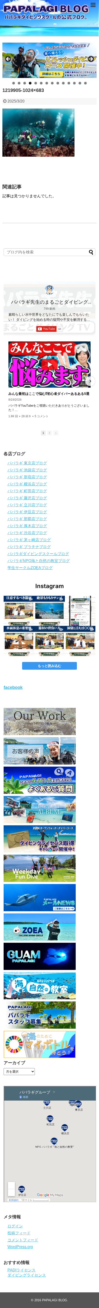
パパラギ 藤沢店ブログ (27, 498)
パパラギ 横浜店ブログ (27, 484)
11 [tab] (69, 83)
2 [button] (49, 432)
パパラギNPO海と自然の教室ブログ (38, 561)
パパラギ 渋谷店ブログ (27, 533)
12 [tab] (74, 83)
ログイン (15, 1226)
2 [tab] (19, 83)
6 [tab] (41, 83)
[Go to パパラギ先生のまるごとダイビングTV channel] (49, 290)
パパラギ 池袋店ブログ (27, 470)
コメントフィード (22, 1240)
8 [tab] (52, 83)
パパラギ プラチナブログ (29, 547)
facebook (13, 687)
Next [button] (90, 59)
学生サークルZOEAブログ (30, 568)
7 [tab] (46, 83)
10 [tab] (63, 83)
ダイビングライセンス (26, 1275)
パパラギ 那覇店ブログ (27, 519)
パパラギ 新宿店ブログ (27, 477)
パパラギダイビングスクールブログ (38, 554)
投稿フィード (19, 1233)
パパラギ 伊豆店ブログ (27, 512)
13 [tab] (80, 83)
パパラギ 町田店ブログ (27, 491)
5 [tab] (35, 83)
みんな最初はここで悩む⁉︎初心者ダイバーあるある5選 (48, 394)
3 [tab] (24, 83)
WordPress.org (20, 1247)
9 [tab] (57, 83)
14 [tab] (85, 83)
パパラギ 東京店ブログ (27, 463)
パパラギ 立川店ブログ (27, 505)
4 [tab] (30, 83)
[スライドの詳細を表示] (49, 60)
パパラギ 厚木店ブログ (27, 526)
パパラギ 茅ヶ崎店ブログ (29, 540)
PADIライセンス (21, 1270)
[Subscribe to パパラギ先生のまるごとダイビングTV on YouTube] (49, 329)
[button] (9, 381)
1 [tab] (13, 83)
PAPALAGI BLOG (54, 1300)
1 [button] (43, 432)
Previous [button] (8, 59)
